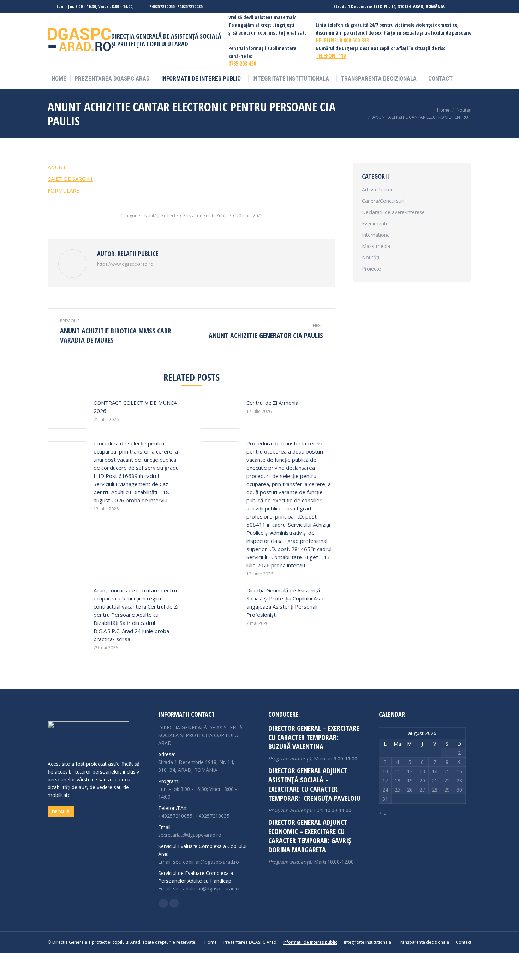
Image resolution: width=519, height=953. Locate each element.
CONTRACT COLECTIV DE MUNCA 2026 (135, 406)
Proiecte (169, 216)
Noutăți (151, 216)
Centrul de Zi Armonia (272, 402)
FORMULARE (64, 190)
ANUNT (57, 167)
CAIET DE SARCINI (70, 178)
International (376, 234)
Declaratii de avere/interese (393, 212)
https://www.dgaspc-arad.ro (125, 264)
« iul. (384, 812)
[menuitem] (59, 78)
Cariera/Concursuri (383, 200)
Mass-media (376, 246)
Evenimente (375, 223)
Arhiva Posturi (378, 189)
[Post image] (67, 415)
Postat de (207, 216)
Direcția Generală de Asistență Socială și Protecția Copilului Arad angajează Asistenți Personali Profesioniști (285, 602)
